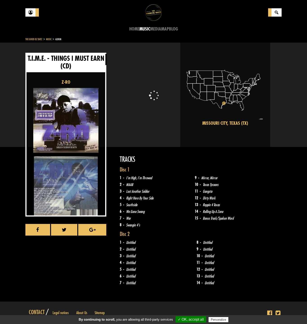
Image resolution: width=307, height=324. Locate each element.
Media (155, 29)
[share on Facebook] (37, 230)
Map (165, 29)
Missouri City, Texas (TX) (225, 123)
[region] (225, 95)
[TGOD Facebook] (269, 313)
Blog (173, 29)
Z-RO (66, 82)
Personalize (218, 319)
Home (134, 29)
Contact (36, 312)
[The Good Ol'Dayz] (153, 12)
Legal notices (61, 313)
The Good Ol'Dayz (33, 39)
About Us (81, 313)
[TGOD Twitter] (278, 313)
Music (144, 29)
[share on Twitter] (64, 230)
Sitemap (100, 313)
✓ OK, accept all (191, 319)
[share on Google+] (92, 230)
